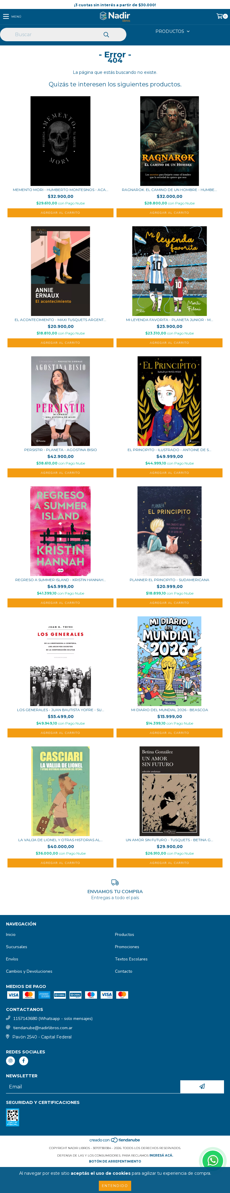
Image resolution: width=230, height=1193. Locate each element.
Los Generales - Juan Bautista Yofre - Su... (60, 710)
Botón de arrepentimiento (115, 1161)
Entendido (115, 1185)
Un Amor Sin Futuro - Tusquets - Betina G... (169, 840)
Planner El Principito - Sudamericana (169, 580)
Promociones (127, 947)
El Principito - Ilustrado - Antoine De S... (169, 449)
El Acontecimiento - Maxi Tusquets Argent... (60, 319)
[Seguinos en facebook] (23, 1060)
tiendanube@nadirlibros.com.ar (42, 1028)
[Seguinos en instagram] (10, 1060)
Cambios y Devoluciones (29, 971)
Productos (124, 934)
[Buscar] (106, 35)
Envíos (12, 959)
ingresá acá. (161, 1155)
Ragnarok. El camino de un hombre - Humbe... (169, 189)
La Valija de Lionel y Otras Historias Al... (60, 840)
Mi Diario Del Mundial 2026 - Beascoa (169, 710)
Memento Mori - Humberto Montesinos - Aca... (60, 189)
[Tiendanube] (115, 1142)
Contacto (123, 971)
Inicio (11, 934)
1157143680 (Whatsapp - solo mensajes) (53, 1018)
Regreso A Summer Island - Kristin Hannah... (60, 580)
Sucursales (16, 947)
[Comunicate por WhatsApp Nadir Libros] (213, 1161)
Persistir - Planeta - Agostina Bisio (60, 449)
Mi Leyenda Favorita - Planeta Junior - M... (169, 319)
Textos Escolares (131, 959)
